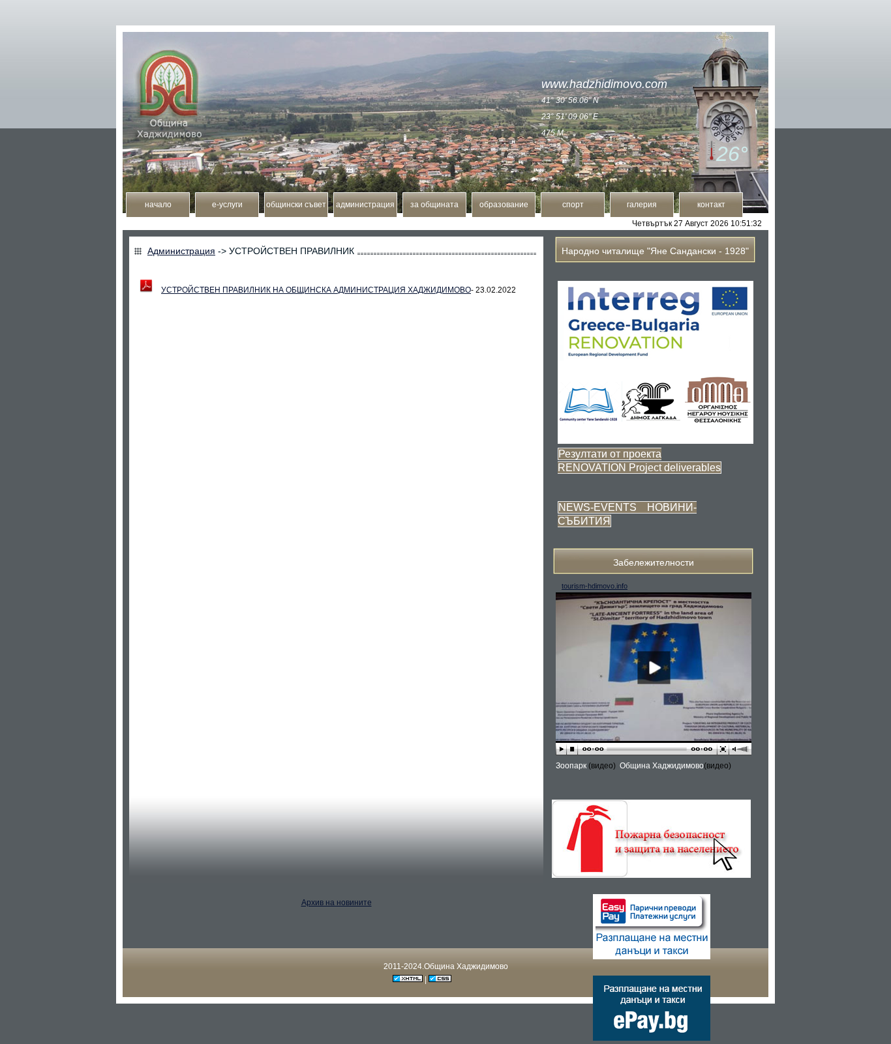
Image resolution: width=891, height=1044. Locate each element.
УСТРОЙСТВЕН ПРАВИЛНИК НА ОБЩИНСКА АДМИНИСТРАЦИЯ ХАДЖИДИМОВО (316, 290)
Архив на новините (336, 902)
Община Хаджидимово (662, 765)
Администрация (365, 204)
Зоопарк (572, 765)
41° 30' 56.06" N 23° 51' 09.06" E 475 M (570, 117)
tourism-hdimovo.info (594, 586)
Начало (158, 204)
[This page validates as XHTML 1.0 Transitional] (408, 979)
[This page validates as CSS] (440, 979)
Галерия (642, 204)
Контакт (711, 204)
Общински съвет (296, 204)
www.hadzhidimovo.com (604, 84)
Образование (503, 204)
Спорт (573, 204)
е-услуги (227, 204)
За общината (434, 204)
